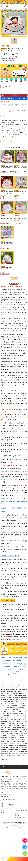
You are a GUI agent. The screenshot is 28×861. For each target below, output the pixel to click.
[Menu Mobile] (1, 6)
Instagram (23, 766)
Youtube (17, 766)
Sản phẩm (3, 812)
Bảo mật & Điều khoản (20, 817)
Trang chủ (3, 810)
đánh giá (7, 53)
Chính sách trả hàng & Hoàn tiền (21, 811)
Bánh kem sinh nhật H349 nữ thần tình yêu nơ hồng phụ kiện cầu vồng (20, 167)
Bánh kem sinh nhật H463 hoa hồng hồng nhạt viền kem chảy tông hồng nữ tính (7, 167)
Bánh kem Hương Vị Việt (12, 824)
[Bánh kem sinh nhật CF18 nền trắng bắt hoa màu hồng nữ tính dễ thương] (20, 207)
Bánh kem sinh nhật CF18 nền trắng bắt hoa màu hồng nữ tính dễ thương (20, 217)
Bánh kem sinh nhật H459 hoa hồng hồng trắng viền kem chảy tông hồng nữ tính (7, 192)
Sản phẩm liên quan (14, 147)
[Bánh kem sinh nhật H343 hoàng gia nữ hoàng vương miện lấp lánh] (20, 182)
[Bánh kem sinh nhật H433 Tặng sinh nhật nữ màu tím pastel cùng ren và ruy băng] (7, 233)
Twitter (11, 766)
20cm (2, 86)
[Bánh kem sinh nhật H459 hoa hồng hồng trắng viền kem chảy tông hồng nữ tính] (7, 182)
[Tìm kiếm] (26, 9)
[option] (14, 23)
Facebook (6, 766)
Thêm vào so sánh (5, 101)
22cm (6, 86)
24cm (9, 86)
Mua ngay (13, 858)
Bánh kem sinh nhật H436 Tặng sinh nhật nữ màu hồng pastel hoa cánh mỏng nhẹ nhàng (7, 217)
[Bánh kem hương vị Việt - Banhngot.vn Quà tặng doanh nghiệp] (7, 6)
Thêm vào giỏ (14, 95)
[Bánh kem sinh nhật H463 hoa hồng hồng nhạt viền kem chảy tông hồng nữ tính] (7, 157)
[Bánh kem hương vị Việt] (14, 2)
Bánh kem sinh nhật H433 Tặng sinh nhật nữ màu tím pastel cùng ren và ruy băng (7, 243)
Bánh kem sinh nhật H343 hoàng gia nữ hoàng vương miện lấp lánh (20, 192)
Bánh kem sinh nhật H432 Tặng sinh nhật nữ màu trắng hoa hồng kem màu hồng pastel (7, 268)
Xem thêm (14, 278)
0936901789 (9, 794)
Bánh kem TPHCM (8, 785)
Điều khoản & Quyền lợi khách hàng (20, 814)
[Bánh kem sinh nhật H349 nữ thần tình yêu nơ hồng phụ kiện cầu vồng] (20, 157)
